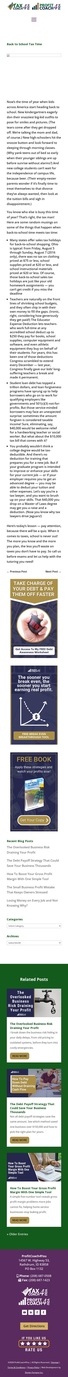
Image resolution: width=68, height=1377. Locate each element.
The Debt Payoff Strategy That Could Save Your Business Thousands (32, 1108)
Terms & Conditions (16, 1367)
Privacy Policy (33, 1367)
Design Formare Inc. (34, 1372)
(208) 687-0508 (40, 1276)
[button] (34, 20)
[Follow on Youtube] (24, 1312)
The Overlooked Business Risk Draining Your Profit (31, 1026)
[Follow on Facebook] (37, 1312)
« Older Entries (17, 1234)
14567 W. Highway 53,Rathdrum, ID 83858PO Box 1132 (34, 1264)
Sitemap (55, 1362)
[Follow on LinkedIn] (30, 1312)
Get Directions (34, 1326)
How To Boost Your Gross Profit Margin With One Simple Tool (33, 1190)
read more (19, 1056)
